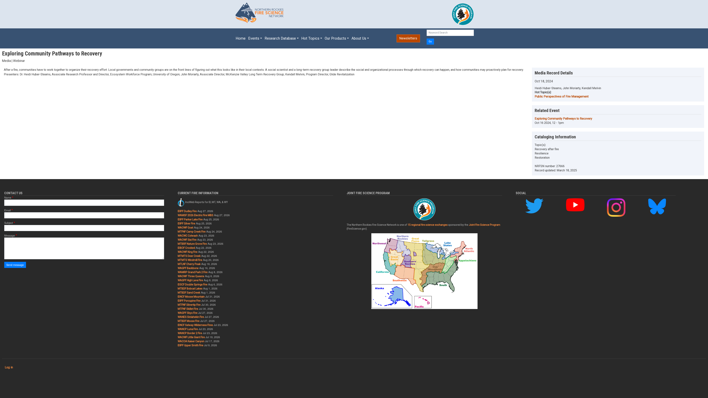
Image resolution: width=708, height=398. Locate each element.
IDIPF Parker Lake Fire (190, 219)
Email (7, 210)
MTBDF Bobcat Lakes (190, 288)
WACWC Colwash (188, 235)
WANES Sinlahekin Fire (191, 316)
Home (241, 38)
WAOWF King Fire (187, 251)
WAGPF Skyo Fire (187, 312)
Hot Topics (310, 38)
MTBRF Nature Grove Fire (192, 243)
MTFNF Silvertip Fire (189, 304)
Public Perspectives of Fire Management (562, 96)
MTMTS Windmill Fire (190, 260)
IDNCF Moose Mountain (191, 296)
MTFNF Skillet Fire (188, 308)
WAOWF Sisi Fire (187, 239)
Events (253, 38)
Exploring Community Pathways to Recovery (563, 118)
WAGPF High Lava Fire (190, 280)
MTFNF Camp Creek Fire (192, 231)
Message (9, 235)
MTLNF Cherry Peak (189, 264)
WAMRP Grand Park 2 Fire (193, 272)
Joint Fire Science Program (484, 224)
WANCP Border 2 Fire (190, 333)
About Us (358, 38)
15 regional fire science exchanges (428, 224)
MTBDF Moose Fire (188, 321)
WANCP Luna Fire (188, 329)
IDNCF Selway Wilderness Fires (195, 325)
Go (430, 41)
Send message (15, 265)
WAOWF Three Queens (191, 276)
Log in (9, 367)
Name (7, 197)
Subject (8, 223)
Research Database (280, 38)
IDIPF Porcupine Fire (189, 300)
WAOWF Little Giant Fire (191, 337)
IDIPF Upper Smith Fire (190, 345)
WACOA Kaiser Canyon (191, 341)
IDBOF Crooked (186, 247)
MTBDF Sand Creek (189, 292)
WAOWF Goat (185, 227)
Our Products (335, 38)
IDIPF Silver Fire (186, 223)
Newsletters (408, 38)
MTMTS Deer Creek (189, 255)
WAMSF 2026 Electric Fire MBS (195, 215)
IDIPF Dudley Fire (187, 211)
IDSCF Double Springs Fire (192, 284)
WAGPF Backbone (188, 268)
